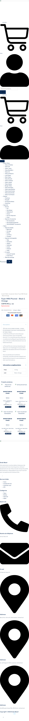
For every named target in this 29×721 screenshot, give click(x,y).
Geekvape (9, 245)
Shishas (5, 196)
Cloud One (7, 203)
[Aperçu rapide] (4, 407)
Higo (8, 240)
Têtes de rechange (9, 257)
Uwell (8, 250)
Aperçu (7, 397)
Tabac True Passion (9, 194)
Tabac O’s (7, 172)
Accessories (11, 294)
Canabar (9, 236)
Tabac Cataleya (9, 180)
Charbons (7, 198)
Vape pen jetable (9, 227)
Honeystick (9, 241)
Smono (8, 213)
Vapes (4, 226)
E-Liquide (7, 252)
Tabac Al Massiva (9, 173)
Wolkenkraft (10, 212)
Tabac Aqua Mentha (10, 189)
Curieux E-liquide (11, 254)
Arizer (8, 217)
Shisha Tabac (6, 163)
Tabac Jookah (8, 182)
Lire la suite (8, 406)
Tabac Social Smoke (10, 191)
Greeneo (9, 248)
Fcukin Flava (10, 255)
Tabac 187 (7, 166)
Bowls (16, 294)
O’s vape (9, 231)
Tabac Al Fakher (9, 165)
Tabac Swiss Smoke (9, 192)
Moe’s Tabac (8, 177)
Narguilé (7, 199)
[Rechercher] (3, 92)
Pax (7, 208)
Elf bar (8, 233)
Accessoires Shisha (9, 201)
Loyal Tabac (8, 175)
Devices (7, 206)
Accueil (3, 294)
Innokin (8, 247)
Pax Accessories (11, 220)
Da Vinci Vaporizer (11, 215)
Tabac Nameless (9, 187)
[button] (3, 717)
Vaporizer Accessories (10, 219)
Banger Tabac (8, 185)
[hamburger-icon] (2, 161)
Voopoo (8, 243)
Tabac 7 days (8, 168)
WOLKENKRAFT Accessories (14, 224)
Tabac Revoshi (8, 178)
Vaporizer (5, 205)
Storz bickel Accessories (12, 222)
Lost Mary (9, 234)
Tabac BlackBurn (9, 170)
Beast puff (9, 229)
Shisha (6, 294)
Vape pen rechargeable (11, 238)
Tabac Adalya (8, 184)
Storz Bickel (9, 210)
